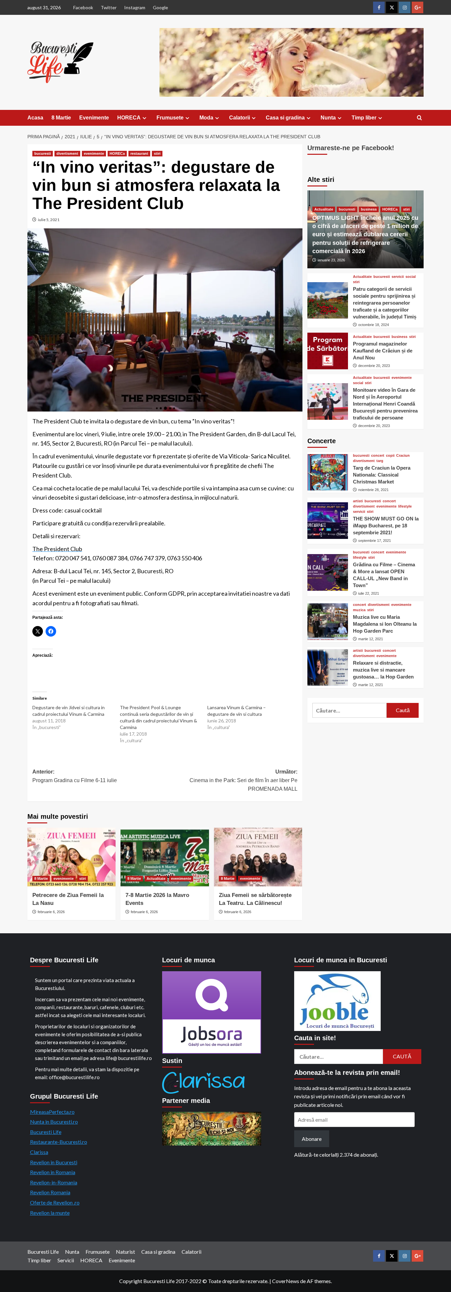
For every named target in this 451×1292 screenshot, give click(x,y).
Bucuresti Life (45, 1132)
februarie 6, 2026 (51, 912)
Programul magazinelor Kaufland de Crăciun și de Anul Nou (382, 350)
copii (390, 455)
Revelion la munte (50, 1212)
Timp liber (364, 117)
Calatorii (239, 117)
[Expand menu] (144, 118)
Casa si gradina (285, 117)
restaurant (139, 153)
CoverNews (285, 1281)
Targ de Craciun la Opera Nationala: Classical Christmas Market (381, 474)
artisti (358, 501)
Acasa (35, 117)
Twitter (109, 7)
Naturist (125, 1251)
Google (160, 7)
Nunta (328, 117)
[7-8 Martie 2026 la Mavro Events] (165, 857)
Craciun (403, 455)
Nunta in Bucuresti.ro (54, 1121)
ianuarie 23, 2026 (331, 260)
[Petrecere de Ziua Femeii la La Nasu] (71, 857)
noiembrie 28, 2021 (373, 489)
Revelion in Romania (52, 1172)
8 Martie (61, 117)
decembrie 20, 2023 (374, 365)
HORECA (129, 117)
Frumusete (170, 117)
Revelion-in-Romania (53, 1182)
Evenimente (94, 117)
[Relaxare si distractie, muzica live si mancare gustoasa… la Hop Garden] (327, 667)
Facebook (83, 7)
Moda (206, 117)
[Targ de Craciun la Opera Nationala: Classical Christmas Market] (327, 472)
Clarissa (39, 1152)
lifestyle (405, 506)
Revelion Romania (50, 1192)
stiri (157, 153)
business (369, 209)
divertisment (67, 153)
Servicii (65, 1260)
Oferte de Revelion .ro (55, 1202)
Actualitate (156, 878)
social (410, 276)
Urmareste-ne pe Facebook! (350, 147)
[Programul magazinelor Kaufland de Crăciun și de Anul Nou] (327, 351)
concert (377, 455)
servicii (398, 276)
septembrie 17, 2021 (374, 541)
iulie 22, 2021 (368, 593)
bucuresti (42, 153)
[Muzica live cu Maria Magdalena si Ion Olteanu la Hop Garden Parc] (327, 621)
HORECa (117, 153)
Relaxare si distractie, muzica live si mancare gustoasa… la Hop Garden (383, 669)
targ (379, 460)
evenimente (94, 153)
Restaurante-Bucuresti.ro (58, 1142)
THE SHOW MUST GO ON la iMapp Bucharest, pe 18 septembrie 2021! (386, 525)
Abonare (312, 1139)
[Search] (419, 118)
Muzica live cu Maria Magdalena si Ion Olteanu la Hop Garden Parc (385, 624)
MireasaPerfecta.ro (52, 1112)
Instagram (134, 7)
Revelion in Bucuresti (53, 1162)
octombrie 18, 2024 (373, 324)
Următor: (243, 780)
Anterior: (74, 776)
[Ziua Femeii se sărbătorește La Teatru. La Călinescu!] (258, 857)
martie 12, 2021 (370, 639)
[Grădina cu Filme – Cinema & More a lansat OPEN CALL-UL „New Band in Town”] (327, 572)
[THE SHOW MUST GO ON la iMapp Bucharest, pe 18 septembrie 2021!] (327, 520)
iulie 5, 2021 (48, 219)
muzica (359, 610)
